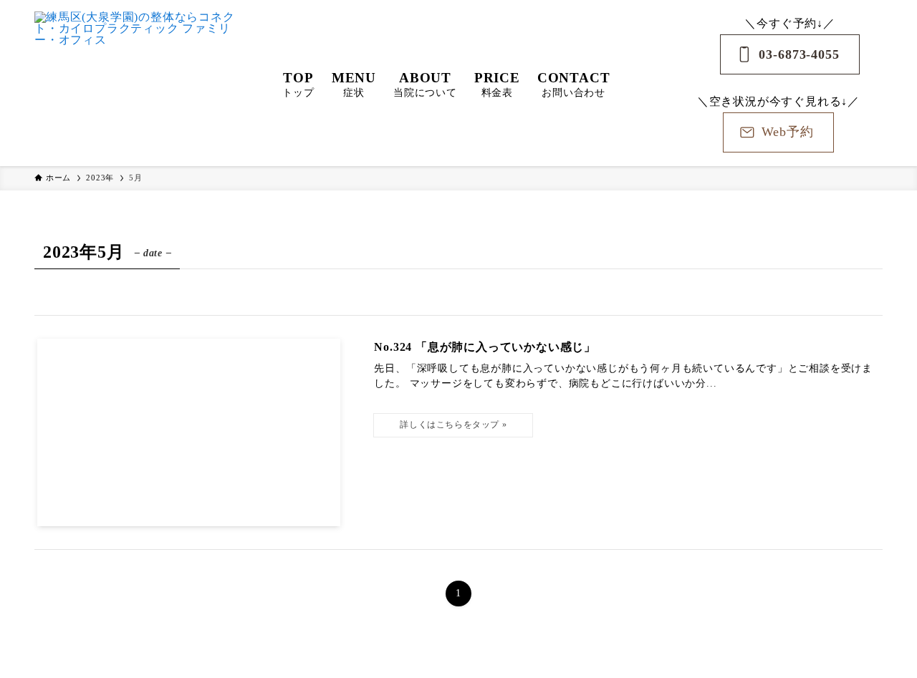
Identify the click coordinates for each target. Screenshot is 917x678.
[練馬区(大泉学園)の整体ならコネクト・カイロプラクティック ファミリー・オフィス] (139, 83)
